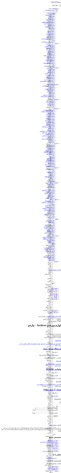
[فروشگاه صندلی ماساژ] (40, 343)
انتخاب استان (54, 2)
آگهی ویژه (55, 406)
